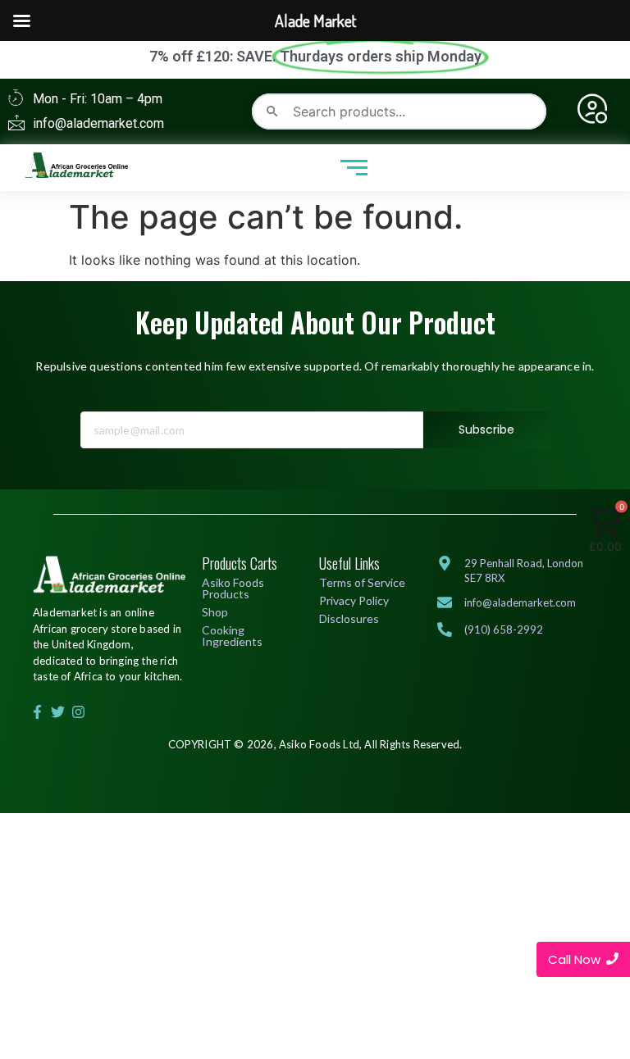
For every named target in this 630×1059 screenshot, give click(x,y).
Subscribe (487, 429)
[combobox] (399, 111)
